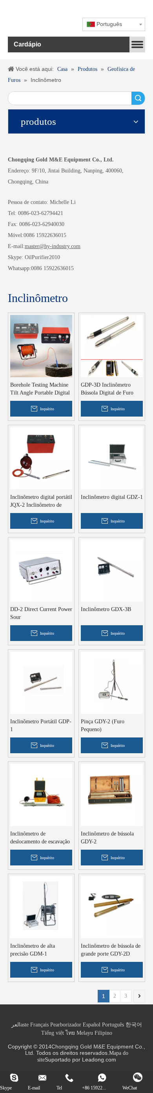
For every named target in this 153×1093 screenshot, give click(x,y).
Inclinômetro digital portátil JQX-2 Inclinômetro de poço (41, 501)
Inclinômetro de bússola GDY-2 (107, 838)
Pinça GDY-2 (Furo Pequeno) (102, 725)
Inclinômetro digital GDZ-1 (112, 497)
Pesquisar (138, 98)
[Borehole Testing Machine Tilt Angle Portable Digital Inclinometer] (41, 345)
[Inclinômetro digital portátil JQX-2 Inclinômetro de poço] (41, 458)
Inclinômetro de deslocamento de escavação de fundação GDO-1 (40, 838)
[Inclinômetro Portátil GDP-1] (41, 682)
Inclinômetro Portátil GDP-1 (40, 725)
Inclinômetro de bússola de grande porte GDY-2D (110, 950)
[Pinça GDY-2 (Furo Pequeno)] (112, 682)
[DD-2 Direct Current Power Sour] (41, 570)
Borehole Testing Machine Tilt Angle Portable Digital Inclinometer (40, 389)
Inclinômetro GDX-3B (106, 609)
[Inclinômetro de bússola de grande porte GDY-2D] (112, 907)
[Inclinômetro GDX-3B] (112, 570)
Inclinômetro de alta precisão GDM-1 (32, 950)
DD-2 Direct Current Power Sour (41, 613)
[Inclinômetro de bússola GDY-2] (112, 794)
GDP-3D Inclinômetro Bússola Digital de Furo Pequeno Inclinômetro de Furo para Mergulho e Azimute (109, 389)
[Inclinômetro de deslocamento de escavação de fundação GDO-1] (41, 794)
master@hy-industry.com (52, 246)
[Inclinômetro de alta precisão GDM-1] (41, 907)
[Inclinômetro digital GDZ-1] (112, 458)
